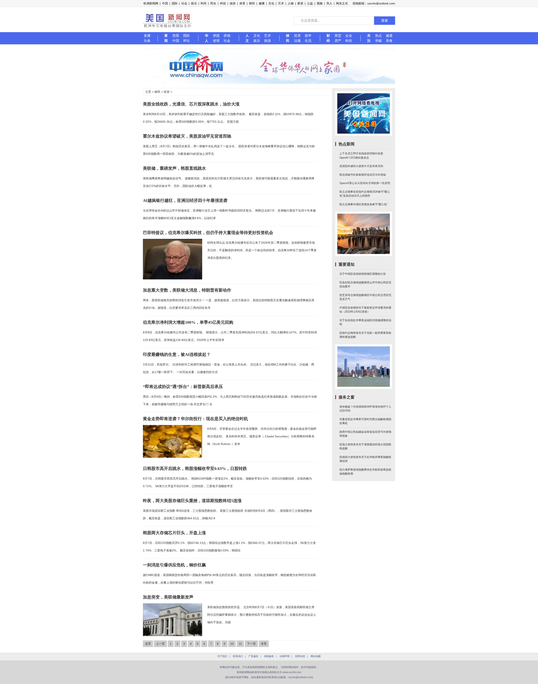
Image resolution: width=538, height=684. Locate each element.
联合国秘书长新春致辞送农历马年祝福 (362, 174)
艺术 (281, 3)
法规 (297, 40)
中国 (165, 3)
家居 (300, 3)
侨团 (216, 35)
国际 (175, 3)
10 (232, 643)
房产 (338, 40)
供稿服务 (269, 656)
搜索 (384, 20)
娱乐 (194, 3)
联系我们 (238, 656)
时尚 (204, 3)
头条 (147, 40)
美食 (389, 40)
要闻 (166, 38)
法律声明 (285, 656)
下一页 (251, 643)
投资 (297, 35)
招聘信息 (300, 656)
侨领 (227, 35)
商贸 (338, 35)
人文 (247, 38)
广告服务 (253, 656)
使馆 (216, 40)
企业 (348, 35)
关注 (369, 38)
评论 (186, 40)
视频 (320, 3)
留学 (308, 35)
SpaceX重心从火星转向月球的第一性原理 (364, 183)
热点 (378, 35)
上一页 (160, 643)
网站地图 (316, 656)
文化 (271, 3)
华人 (329, 3)
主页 (148, 91)
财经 (252, 3)
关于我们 (222, 656)
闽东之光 (342, 3)
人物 (291, 3)
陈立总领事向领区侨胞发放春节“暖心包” (363, 204)
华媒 (378, 40)
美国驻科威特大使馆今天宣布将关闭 (361, 166)
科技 (223, 3)
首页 (148, 643)
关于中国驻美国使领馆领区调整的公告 (362, 273)
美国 (175, 35)
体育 (242, 3)
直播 (147, 35)
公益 (310, 3)
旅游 (233, 3)
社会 (184, 3)
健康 (262, 3)
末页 (264, 643)
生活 (308, 40)
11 (240, 643)
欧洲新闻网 (151, 3)
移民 (287, 38)
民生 (213, 3)
